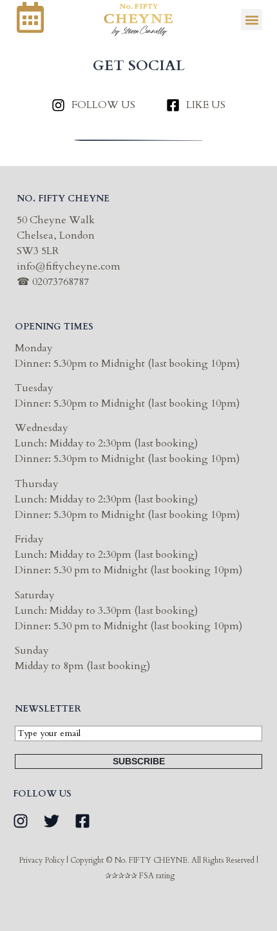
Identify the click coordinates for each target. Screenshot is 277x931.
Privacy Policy (41, 860)
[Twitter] (51, 821)
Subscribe (139, 761)
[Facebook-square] (82, 821)
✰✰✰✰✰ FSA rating (140, 876)
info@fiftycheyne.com (68, 266)
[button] (251, 19)
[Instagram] (20, 821)
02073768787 (60, 282)
